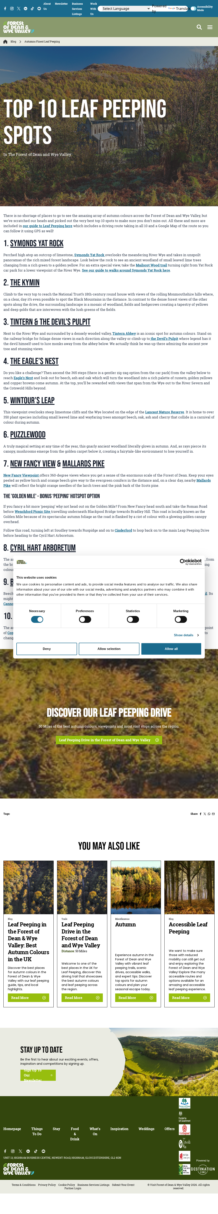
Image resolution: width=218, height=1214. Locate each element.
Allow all (171, 649)
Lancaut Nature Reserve (164, 412)
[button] (210, 27)
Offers (170, 1128)
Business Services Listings (77, 9)
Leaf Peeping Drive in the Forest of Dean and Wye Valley (104, 740)
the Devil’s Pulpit (164, 338)
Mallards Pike (83, 463)
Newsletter (61, 4)
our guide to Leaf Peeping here (47, 226)
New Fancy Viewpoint (21, 475)
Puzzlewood (28, 434)
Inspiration (119, 1128)
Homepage (12, 1128)
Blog (13, 41)
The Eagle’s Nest (34, 361)
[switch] (85, 619)
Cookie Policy (66, 1185)
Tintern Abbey (124, 333)
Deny (46, 649)
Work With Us (93, 9)
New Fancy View (33, 463)
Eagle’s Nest (23, 378)
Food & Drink (74, 1133)
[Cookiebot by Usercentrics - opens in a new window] (183, 562)
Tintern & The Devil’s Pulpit (50, 321)
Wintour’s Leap (32, 400)
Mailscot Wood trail (151, 265)
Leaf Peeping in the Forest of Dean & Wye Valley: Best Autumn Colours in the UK (28, 942)
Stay (56, 1128)
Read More (20, 997)
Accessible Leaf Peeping (188, 928)
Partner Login (73, 1188)
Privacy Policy (47, 1185)
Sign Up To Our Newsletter (33, 1075)
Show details (183, 635)
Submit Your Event (123, 1185)
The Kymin (25, 282)
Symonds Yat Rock (36, 243)
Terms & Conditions (24, 1185)
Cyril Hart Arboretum (43, 547)
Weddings (146, 1128)
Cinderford (123, 530)
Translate (180, 8)
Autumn (125, 924)
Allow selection (109, 649)
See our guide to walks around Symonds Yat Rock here (126, 270)
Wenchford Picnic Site (33, 511)
